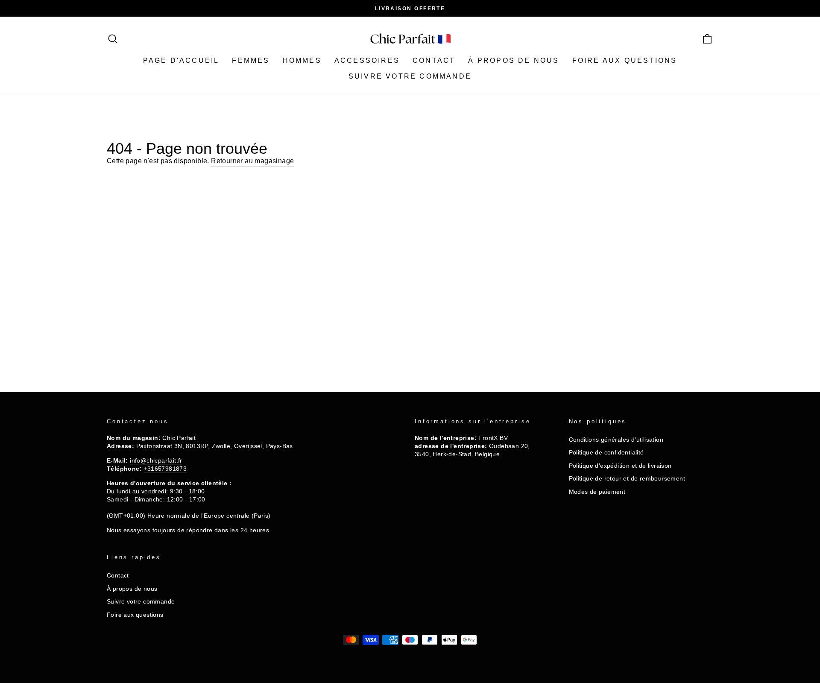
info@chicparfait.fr (156, 460)
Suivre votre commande (410, 76)
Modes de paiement (597, 492)
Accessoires (367, 60)
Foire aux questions (624, 60)
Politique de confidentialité (606, 452)
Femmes (250, 60)
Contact (434, 60)
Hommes (302, 60)
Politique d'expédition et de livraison (620, 466)
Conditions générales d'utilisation (616, 440)
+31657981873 (165, 469)
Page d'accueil (181, 60)
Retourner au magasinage (252, 160)
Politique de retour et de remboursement (627, 478)
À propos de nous (513, 60)
